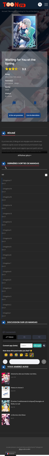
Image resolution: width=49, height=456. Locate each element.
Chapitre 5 (7, 280)
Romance (12, 11)
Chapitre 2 (7, 305)
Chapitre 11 (7, 230)
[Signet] (35, 103)
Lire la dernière (33, 115)
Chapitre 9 (7, 247)
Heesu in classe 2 (17, 388)
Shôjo (16, 83)
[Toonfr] (14, 4)
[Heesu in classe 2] (6, 392)
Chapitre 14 (7, 205)
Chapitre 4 (7, 288)
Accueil (4, 11)
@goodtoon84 (24, 449)
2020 (7, 90)
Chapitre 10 (7, 238)
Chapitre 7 (7, 263)
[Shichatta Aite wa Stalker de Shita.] (6, 378)
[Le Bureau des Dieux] (6, 419)
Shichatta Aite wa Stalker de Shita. (24, 374)
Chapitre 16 (7, 189)
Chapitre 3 (7, 296)
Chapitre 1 (7, 313)
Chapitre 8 (7, 255)
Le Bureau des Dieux (18, 415)
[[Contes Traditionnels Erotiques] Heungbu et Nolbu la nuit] (6, 406)
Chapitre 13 (7, 213)
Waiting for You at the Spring (28, 11)
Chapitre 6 (7, 271)
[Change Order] (6, 167)
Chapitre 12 (7, 222)
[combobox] (21, 345)
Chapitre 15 (7, 197)
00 (3, 175)
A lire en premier (16, 115)
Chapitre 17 (7, 180)
